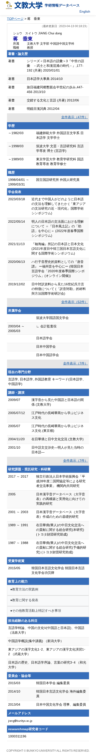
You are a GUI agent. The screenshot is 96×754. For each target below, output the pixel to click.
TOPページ (15, 19)
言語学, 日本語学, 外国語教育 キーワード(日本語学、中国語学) (47, 381)
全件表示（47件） (74, 117)
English (84, 11)
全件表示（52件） (74, 302)
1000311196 (17, 736)
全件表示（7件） (75, 363)
